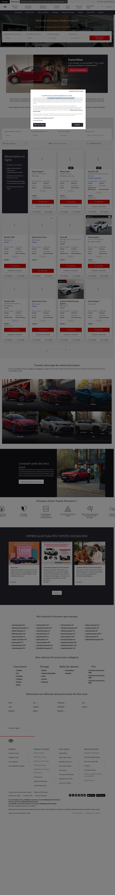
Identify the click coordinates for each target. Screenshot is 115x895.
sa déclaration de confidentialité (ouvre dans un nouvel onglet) (61, 97)
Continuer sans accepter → (77, 91)
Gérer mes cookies (39, 124)
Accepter (77, 124)
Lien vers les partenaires (38, 120)
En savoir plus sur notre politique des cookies (43, 117)
